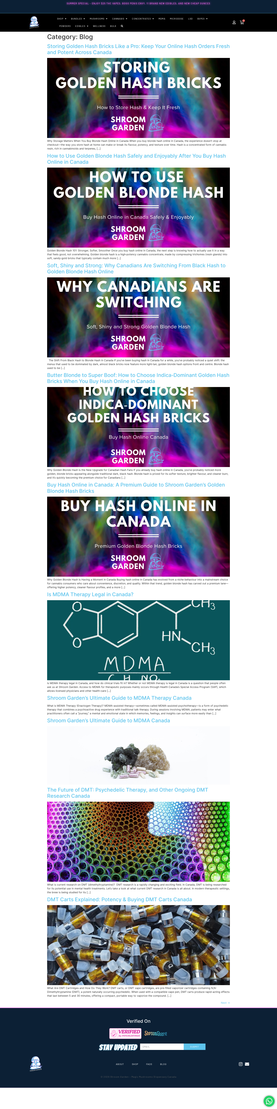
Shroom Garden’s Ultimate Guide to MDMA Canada (108, 720)
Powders (65, 26)
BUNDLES (76, 18)
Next (225, 1002)
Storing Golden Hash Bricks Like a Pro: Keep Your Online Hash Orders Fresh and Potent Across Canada (138, 49)
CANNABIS (118, 18)
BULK (113, 26)
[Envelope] (247, 1064)
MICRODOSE (177, 18)
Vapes (201, 18)
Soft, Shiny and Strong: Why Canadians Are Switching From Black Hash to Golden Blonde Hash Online (136, 268)
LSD (190, 18)
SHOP (60, 18)
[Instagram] (241, 1064)
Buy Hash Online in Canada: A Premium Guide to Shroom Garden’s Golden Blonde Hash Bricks (136, 488)
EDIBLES (80, 26)
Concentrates (141, 18)
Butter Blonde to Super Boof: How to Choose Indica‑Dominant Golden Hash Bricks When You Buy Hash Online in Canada (138, 378)
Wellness (99, 26)
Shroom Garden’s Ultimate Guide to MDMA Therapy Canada (119, 698)
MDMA (162, 18)
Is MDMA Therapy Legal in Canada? (90, 594)
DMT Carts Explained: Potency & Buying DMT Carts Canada (119, 899)
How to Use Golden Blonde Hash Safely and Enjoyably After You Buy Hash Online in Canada (136, 159)
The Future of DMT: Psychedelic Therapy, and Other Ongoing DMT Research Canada (127, 793)
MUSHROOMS (97, 18)
